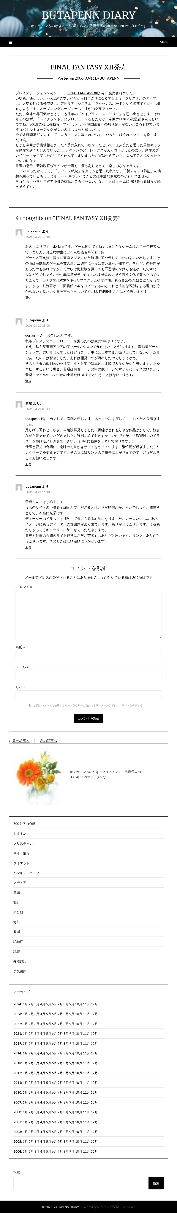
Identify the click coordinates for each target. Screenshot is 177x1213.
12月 (94, 1033)
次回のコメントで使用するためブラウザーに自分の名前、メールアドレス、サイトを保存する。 (89, 705)
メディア (19, 882)
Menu (164, 42)
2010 (17, 1092)
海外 (16, 922)
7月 (60, 1004)
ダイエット (21, 863)
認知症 (18, 941)
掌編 (16, 892)
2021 (17, 1033)
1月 (25, 1024)
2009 (17, 1102)
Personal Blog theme (121, 1207)
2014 (17, 1053)
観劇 (16, 931)
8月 (66, 1033)
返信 (28, 297)
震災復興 (19, 971)
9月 (71, 1053)
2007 (17, 1122)
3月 (37, 1024)
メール (22, 667)
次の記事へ (48, 741)
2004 (17, 1151)
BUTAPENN (110, 78)
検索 (16, 1172)
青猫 (28, 403)
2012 (17, 1073)
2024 (17, 1004)
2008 (17, 1112)
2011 (17, 1082)
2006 (17, 1132)
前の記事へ (21, 741)
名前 (20, 647)
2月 (31, 1053)
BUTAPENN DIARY (88, 15)
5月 (48, 1014)
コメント (24, 587)
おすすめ (19, 833)
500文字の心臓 (24, 824)
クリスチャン (23, 843)
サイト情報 (21, 853)
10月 (78, 1043)
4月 (42, 1014)
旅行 (16, 902)
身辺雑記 (19, 961)
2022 (17, 1024)
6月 (54, 1024)
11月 (86, 1033)
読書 (16, 951)
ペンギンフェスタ (26, 873)
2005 (17, 1141)
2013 (17, 1063)
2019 (17, 1043)
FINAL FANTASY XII (82, 93)
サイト (21, 687)
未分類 (18, 912)
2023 (17, 1014)
